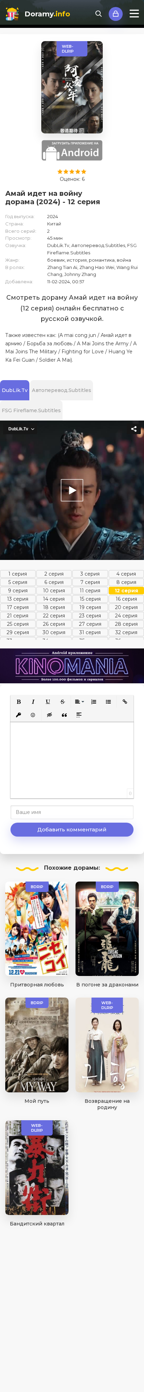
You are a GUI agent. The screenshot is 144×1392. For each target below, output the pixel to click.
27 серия (90, 624)
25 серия (18, 624)
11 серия (90, 590)
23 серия (90, 616)
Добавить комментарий (72, 829)
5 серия (17, 582)
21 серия (17, 616)
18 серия (54, 607)
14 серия (54, 599)
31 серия (90, 632)
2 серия (54, 574)
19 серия (90, 607)
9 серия (18, 590)
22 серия (54, 616)
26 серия (54, 624)
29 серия (18, 632)
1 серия (17, 574)
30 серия (54, 632)
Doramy (47, 14)
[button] (18, 701)
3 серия (90, 574)
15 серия (90, 599)
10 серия (54, 590)
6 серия (54, 582)
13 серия (17, 599)
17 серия (18, 607)
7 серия (90, 582)
